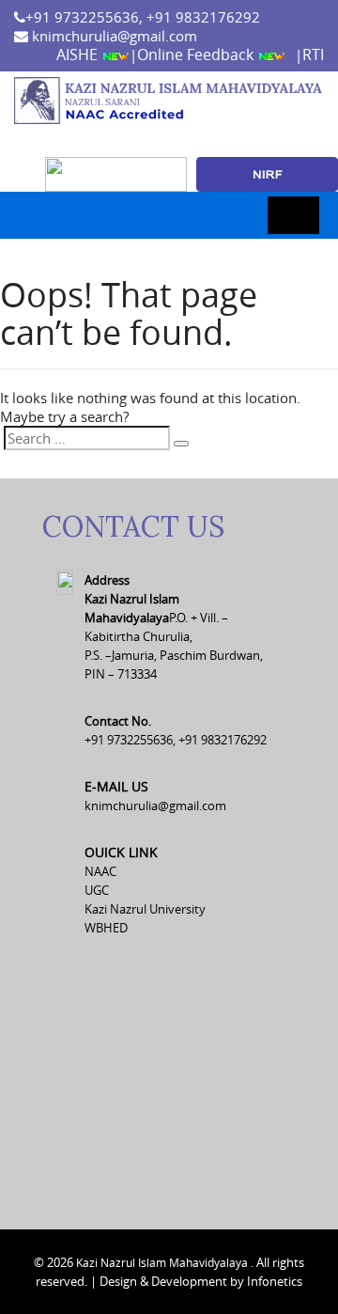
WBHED (106, 927)
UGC (96, 890)
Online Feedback (197, 54)
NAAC (100, 871)
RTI (313, 54)
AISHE (78, 54)
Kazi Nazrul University (145, 908)
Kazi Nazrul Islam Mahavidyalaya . (165, 1262)
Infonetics (274, 1281)
